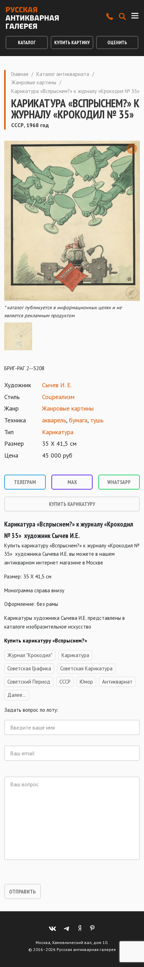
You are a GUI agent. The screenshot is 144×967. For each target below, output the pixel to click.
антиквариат (117, 681)
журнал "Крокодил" (29, 655)
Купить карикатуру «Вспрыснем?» (45, 640)
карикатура (75, 655)
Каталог (27, 42)
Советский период (28, 681)
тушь (96, 420)
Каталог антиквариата (62, 74)
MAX (72, 482)
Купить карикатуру (72, 504)
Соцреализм (58, 397)
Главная (19, 74)
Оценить (117, 42)
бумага (78, 420)
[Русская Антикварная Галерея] (32, 18)
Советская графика (29, 668)
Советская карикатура (86, 668)
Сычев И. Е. (57, 385)
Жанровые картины (33, 82)
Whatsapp (119, 482)
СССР (65, 681)
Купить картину (72, 42)
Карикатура (57, 432)
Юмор (86, 681)
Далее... (16, 695)
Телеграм (25, 482)
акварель (54, 420)
